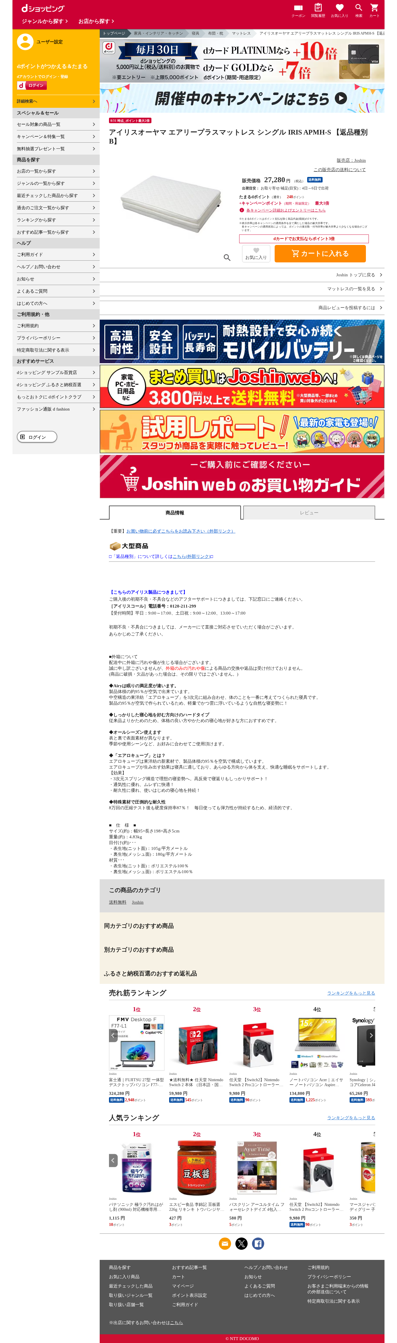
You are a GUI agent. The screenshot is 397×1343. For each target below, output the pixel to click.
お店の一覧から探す (36, 171)
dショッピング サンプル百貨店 (47, 372)
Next (370, 1035)
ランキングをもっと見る (351, 993)
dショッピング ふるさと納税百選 (49, 384)
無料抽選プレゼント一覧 (41, 148)
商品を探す (120, 1267)
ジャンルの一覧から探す (41, 183)
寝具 (195, 33)
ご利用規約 (28, 325)
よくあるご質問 (32, 291)
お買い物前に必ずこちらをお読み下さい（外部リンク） (180, 531)
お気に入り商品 (124, 1276)
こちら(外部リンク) (191, 556)
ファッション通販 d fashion (43, 409)
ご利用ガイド (30, 254)
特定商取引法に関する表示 (43, 350)
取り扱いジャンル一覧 (131, 1295)
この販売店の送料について (340, 169)
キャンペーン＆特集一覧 (41, 136)
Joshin (138, 902)
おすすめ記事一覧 (189, 1267)
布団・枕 (215, 33)
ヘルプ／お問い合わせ (38, 266)
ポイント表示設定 (189, 1295)
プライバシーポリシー (38, 338)
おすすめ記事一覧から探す (43, 232)
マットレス (241, 33)
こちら (176, 1322)
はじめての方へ (32, 303)
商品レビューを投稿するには (347, 308)
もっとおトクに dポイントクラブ (49, 397)
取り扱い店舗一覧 (126, 1304)
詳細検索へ (27, 101)
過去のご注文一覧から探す (43, 207)
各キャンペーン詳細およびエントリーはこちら (286, 210)
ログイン (37, 437)
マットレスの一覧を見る (351, 289)
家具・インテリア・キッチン (158, 33)
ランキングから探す (36, 220)
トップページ (114, 33)
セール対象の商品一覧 (38, 124)
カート (178, 1276)
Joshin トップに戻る (355, 275)
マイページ (183, 1286)
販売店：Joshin (351, 160)
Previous (113, 1035)
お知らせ (25, 279)
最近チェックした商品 (131, 1286)
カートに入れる (320, 253)
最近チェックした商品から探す (47, 195)
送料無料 (117, 902)
